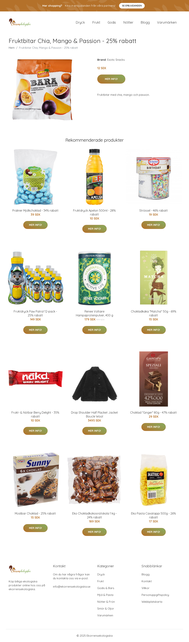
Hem (12, 47)
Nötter (128, 22)
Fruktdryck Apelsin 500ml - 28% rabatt (94, 212)
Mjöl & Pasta (105, 595)
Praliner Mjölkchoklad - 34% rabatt (35, 210)
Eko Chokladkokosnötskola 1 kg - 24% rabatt (94, 515)
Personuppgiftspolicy (155, 595)
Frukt (96, 22)
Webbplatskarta (152, 601)
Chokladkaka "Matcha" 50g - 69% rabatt (153, 313)
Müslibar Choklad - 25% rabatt (35, 513)
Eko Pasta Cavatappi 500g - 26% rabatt (153, 515)
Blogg (145, 22)
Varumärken (167, 22)
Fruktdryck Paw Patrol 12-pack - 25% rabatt (35, 313)
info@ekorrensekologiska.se (71, 586)
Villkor (146, 588)
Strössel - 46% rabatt (153, 210)
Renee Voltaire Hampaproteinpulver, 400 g (94, 313)
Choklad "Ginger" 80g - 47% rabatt (153, 412)
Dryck (80, 22)
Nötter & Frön (106, 601)
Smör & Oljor (105, 608)
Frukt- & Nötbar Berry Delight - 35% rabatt (35, 414)
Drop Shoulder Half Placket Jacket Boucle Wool (94, 414)
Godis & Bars (105, 588)
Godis (112, 22)
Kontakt (147, 581)
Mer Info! (111, 79)
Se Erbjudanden (132, 5)
